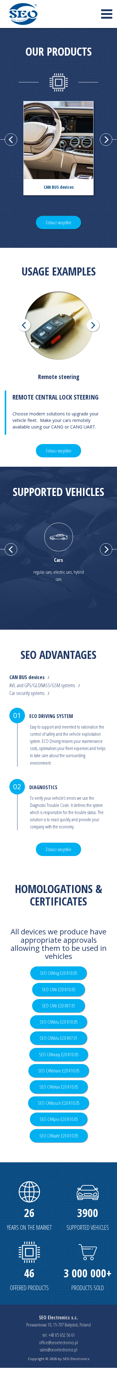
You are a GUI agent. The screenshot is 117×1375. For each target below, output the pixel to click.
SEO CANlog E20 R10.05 (58, 973)
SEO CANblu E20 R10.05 (58, 1022)
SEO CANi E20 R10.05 (58, 989)
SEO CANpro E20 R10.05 (59, 1119)
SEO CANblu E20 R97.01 (58, 1038)
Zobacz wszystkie (58, 222)
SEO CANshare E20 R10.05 (58, 1070)
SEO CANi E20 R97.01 (58, 1005)
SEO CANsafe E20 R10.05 (58, 1135)
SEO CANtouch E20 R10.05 (58, 1103)
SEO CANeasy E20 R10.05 (58, 1054)
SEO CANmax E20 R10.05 (58, 1087)
